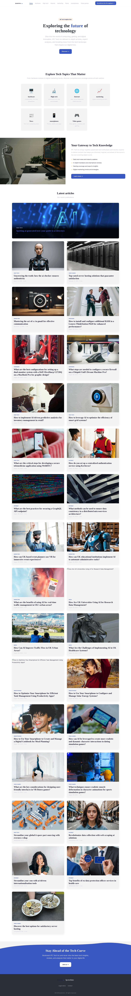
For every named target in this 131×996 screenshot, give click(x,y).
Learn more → (78, 176)
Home (31, 3)
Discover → (65, 51)
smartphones (75, 3)
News (67, 3)
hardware (38, 3)
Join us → (65, 964)
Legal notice (62, 985)
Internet (53, 3)
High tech (45, 3)
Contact (70, 985)
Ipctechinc (70, 980)
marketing (60, 3)
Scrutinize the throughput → (105, 3)
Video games (85, 3)
